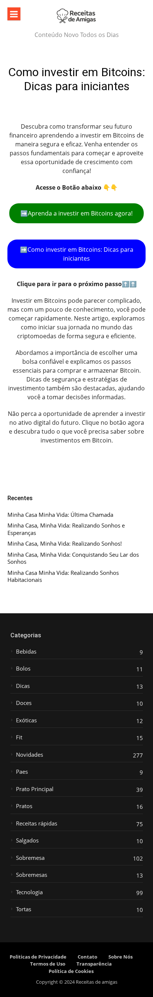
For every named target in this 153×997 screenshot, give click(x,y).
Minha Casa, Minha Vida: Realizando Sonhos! (64, 543)
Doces (24, 702)
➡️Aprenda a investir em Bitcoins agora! (76, 213)
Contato (87, 956)
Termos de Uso (47, 963)
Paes (22, 771)
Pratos (24, 806)
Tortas (23, 909)
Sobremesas (31, 874)
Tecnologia (29, 892)
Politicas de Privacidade (38, 956)
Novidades (29, 754)
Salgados (27, 840)
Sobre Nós (120, 956)
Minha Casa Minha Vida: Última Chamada (60, 514)
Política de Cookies (71, 971)
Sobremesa (30, 857)
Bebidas (26, 651)
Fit (19, 737)
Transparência (94, 963)
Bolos (23, 668)
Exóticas (26, 720)
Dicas (23, 685)
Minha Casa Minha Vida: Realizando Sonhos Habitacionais (63, 576)
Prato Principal (34, 789)
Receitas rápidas (36, 823)
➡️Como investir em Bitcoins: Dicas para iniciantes (76, 253)
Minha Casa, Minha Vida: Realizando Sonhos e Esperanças (66, 529)
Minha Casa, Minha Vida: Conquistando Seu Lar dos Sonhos (73, 558)
